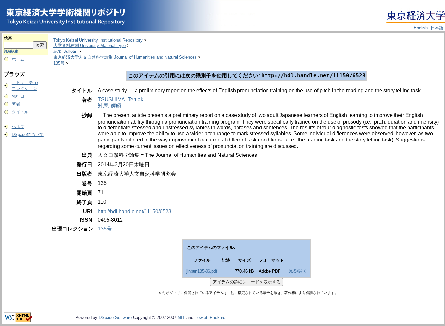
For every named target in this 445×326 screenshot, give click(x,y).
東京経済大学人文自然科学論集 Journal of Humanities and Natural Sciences (125, 57)
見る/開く (298, 270)
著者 (16, 104)
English (421, 27)
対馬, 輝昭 (109, 106)
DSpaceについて (28, 134)
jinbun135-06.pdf (201, 271)
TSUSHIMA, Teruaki (121, 99)
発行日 (18, 96)
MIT (181, 317)
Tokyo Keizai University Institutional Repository (98, 40)
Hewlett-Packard (209, 317)
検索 (8, 37)
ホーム (18, 59)
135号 (59, 63)
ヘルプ (18, 126)
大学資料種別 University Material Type (89, 45)
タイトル (20, 112)
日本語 (437, 27)
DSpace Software (115, 317)
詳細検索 (11, 51)
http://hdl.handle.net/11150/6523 (134, 211)
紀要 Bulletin (65, 51)
